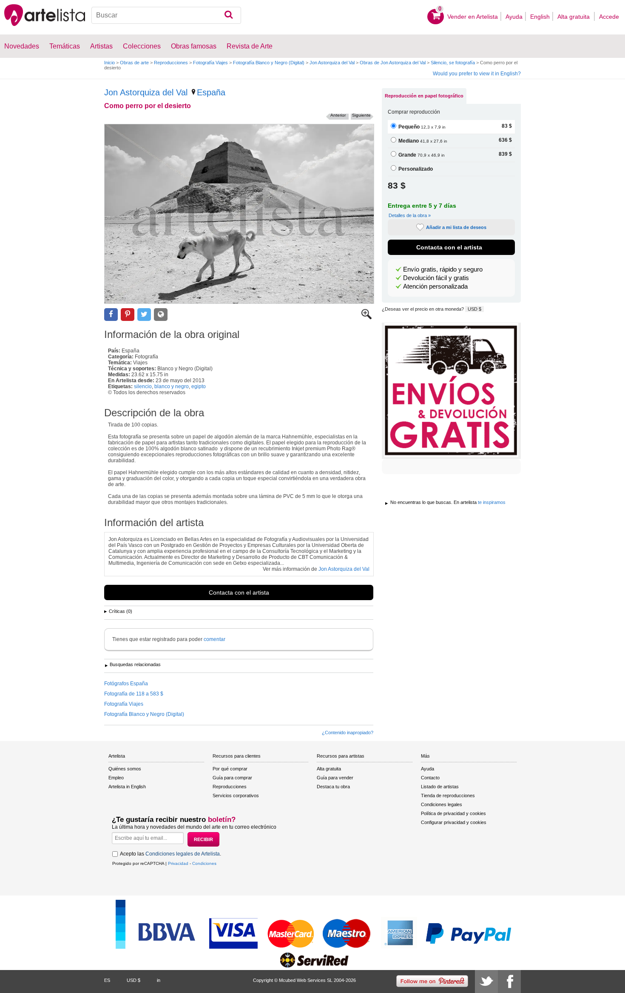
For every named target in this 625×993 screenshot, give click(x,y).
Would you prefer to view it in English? (477, 74)
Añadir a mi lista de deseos (456, 227)
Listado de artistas (440, 786)
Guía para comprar (232, 777)
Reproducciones (171, 62)
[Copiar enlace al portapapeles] (161, 314)
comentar (214, 639)
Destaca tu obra (333, 786)
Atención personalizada (435, 286)
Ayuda (514, 16)
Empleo (116, 777)
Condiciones (204, 863)
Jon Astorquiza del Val (332, 62)
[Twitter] (486, 981)
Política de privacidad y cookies (453, 813)
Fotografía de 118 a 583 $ (133, 694)
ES (107, 980)
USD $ (474, 309)
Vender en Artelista (472, 16)
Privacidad (178, 863)
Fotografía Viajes (210, 62)
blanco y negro (171, 386)
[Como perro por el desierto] (239, 213)
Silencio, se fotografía (453, 62)
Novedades (21, 46)
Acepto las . (170, 854)
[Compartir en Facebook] (111, 314)
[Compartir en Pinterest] (127, 314)
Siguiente (361, 115)
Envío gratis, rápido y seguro (443, 269)
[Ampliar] (366, 318)
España (211, 92)
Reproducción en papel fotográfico (424, 95)
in (158, 980)
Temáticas (64, 46)
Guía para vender (335, 777)
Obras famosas (193, 46)
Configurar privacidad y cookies (453, 822)
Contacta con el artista (239, 592)
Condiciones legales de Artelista (182, 854)
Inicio (109, 62)
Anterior (338, 115)
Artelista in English (127, 786)
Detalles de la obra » (410, 215)
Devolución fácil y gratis (436, 278)
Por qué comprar (230, 768)
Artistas (101, 46)
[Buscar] (228, 15)
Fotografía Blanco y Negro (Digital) (268, 62)
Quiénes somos (124, 768)
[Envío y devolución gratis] (451, 391)
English (540, 16)
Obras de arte (134, 62)
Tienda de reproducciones (448, 795)
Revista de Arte (250, 46)
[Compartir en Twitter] (144, 314)
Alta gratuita (574, 16)
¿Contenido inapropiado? (347, 732)
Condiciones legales (441, 804)
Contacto (430, 777)
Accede (609, 16)
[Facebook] (509, 981)
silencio (143, 386)
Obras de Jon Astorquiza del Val (393, 62)
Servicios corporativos (236, 795)
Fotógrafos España (126, 684)
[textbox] (166, 15)
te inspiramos (492, 502)
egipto (198, 386)
